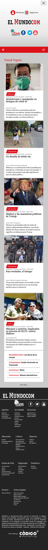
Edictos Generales (19, 493)
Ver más (24, 385)
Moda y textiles (31, 416)
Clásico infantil (6, 493)
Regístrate (33, 12)
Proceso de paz (19, 419)
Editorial (4, 413)
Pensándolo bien (6, 418)
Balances (16, 503)
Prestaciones (17, 501)
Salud (3, 469)
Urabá (16, 423)
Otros (15, 504)
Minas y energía (31, 414)
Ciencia (4, 439)
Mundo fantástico (21, 443)
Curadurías (17, 499)
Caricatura (5, 416)
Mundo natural (6, 471)
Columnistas (5, 414)
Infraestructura (19, 416)
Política (17, 421)
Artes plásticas (20, 441)
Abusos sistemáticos (28, 375)
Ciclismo (31, 439)
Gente (3, 468)
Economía (17, 414)
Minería (33, 466)
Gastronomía (5, 466)
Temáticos (34, 468)
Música (18, 448)
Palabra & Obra (20, 449)
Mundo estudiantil (7, 441)
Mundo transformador (8, 473)
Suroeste (20, 473)
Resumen (17, 426)
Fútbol (31, 441)
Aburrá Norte (22, 466)
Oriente (20, 471)
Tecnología (5, 443)
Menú (22, 370)
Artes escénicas (20, 439)
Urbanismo (18, 424)
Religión (18, 444)
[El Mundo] (24, 22)
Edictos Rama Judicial (20, 496)
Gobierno (17, 413)
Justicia (17, 418)
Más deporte (32, 443)
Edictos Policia (18, 494)
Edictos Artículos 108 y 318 (21, 498)
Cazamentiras (6, 474)
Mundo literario (20, 446)
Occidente (21, 469)
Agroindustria (31, 413)
